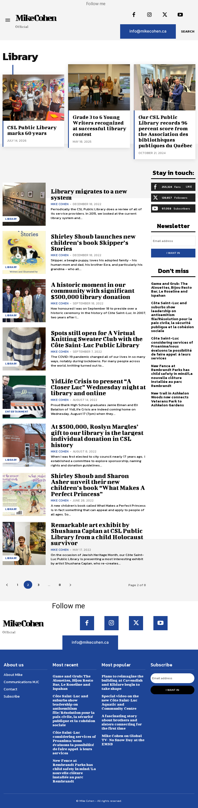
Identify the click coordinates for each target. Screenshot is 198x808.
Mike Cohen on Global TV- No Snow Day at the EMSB (123, 739)
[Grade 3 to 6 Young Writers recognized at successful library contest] (99, 87)
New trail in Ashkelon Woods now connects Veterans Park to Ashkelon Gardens (170, 399)
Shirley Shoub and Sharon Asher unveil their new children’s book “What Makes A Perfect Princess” (98, 484)
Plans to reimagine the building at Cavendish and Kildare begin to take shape (122, 682)
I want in (173, 253)
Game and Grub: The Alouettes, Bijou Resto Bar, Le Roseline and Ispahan (171, 289)
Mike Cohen (60, 204)
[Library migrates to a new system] (24, 204)
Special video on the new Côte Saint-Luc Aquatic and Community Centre (120, 702)
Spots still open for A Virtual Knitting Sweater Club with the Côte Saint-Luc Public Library (97, 339)
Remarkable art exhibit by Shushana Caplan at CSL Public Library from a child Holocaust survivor (97, 533)
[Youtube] (180, 15)
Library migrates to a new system (89, 194)
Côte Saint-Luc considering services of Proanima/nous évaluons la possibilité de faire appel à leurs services (172, 348)
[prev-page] (7, 585)
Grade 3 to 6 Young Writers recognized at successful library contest (99, 125)
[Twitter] (164, 15)
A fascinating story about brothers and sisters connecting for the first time (122, 722)
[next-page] (70, 585)
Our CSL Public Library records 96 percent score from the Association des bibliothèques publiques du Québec (165, 131)
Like (189, 187)
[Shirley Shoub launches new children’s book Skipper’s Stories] (24, 252)
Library (11, 219)
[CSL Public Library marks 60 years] (33, 98)
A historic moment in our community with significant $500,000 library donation (92, 290)
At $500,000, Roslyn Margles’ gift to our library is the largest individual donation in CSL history (97, 435)
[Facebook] (133, 15)
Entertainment (17, 412)
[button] (187, 31)
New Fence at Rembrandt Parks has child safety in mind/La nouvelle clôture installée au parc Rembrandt (172, 376)
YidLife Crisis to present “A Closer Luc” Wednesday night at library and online (98, 387)
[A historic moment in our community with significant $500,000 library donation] (24, 300)
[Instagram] (149, 15)
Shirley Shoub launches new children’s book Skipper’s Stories (93, 242)
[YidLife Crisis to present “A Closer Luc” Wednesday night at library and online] (24, 397)
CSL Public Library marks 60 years (32, 130)
